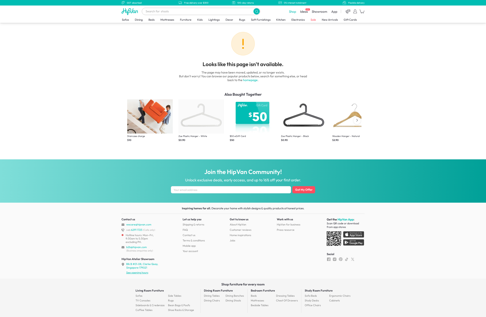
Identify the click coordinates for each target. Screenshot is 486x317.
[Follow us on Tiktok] (347, 259)
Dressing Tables (285, 295)
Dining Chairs (212, 300)
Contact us (189, 235)
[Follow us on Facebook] (329, 259)
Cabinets (334, 300)
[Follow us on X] (353, 259)
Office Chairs (313, 305)
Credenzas (150, 305)
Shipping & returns (193, 224)
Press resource (285, 230)
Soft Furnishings (261, 19)
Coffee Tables (144, 310)
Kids (200, 19)
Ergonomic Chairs (339, 295)
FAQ (185, 230)
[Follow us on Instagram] (335, 259)
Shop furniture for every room (243, 284)
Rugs (242, 19)
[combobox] (201, 11)
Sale (313, 19)
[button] (256, 11)
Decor (229, 19)
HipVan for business (288, 224)
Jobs (232, 240)
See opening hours (137, 272)
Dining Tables (212, 295)
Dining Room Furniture (218, 290)
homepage (250, 80)
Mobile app (189, 245)
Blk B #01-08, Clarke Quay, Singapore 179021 (142, 265)
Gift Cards (350, 19)
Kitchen (281, 19)
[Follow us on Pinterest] (341, 259)
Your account (190, 251)
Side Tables (174, 295)
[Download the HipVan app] (346, 239)
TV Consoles (143, 300)
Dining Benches (235, 295)
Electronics (298, 19)
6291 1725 (134, 230)
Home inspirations (240, 235)
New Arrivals (330, 19)
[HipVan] (130, 11)
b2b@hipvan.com (136, 247)
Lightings (214, 19)
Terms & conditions (194, 240)
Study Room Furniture (319, 290)
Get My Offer (303, 189)
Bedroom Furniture (263, 290)
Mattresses (167, 19)
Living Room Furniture (150, 290)
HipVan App (345, 219)
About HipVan (238, 224)
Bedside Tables (259, 305)
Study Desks (312, 300)
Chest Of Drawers (287, 300)
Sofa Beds (311, 295)
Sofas (125, 19)
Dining (139, 19)
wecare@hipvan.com (138, 224)
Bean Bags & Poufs (179, 305)
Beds (151, 19)
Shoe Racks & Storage (181, 310)
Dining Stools (233, 300)
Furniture (185, 19)
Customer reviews (240, 230)
